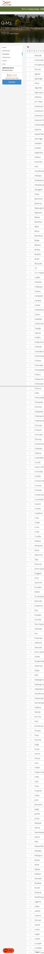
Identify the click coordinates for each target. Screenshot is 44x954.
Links (4, 64)
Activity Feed (6, 57)
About (4, 47)
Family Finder (34, 9)
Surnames (5, 54)
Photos (4, 61)
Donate (11, 82)
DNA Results (6, 51)
